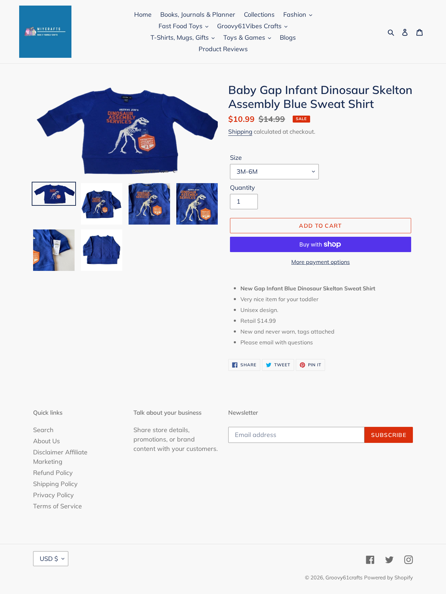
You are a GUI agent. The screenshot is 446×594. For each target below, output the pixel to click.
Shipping (240, 131)
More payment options (320, 261)
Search (43, 430)
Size (236, 158)
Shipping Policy (55, 484)
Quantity (242, 187)
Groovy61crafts (343, 577)
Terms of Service (57, 506)
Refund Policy (53, 473)
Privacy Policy (53, 495)
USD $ (49, 559)
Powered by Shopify (388, 577)
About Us (46, 441)
